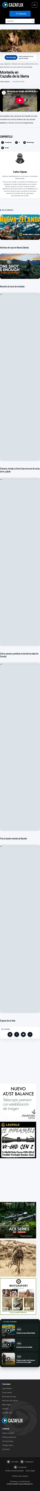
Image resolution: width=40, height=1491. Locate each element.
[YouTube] (23, 1034)
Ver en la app (11, 57)
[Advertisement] (20, 1062)
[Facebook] (16, 1034)
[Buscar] (32, 21)
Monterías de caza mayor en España (16, 67)
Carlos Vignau (5, 81)
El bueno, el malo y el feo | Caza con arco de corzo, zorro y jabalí (25, 1361)
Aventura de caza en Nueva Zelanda (25, 1333)
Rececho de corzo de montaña (24, 1347)
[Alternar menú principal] (34, 5)
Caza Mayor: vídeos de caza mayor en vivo (19, 64)
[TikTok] (30, 1034)
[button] (20, 14)
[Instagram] (10, 1034)
